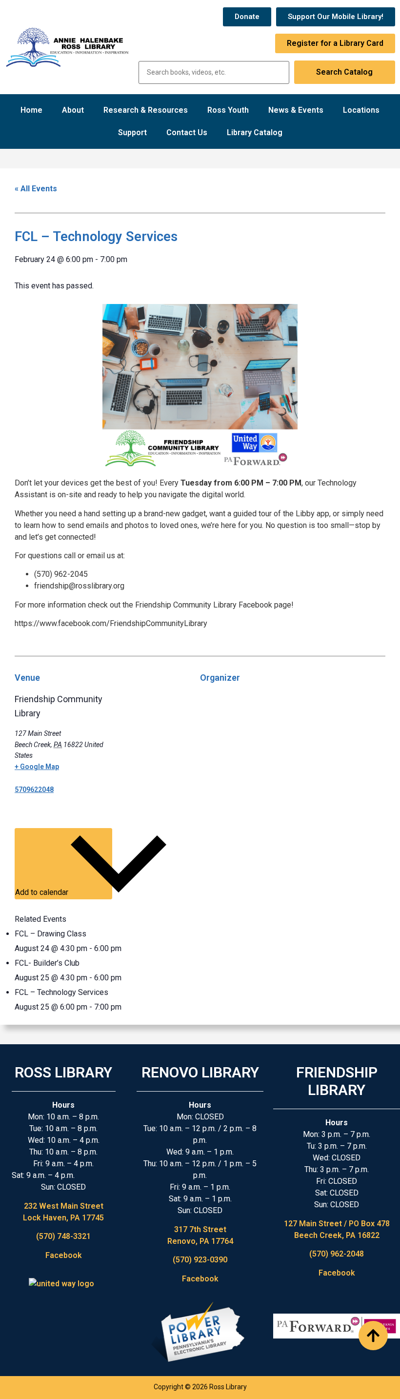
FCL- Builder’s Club (47, 963)
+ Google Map (37, 766)
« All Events (36, 188)
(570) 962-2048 (336, 1253)
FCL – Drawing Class (50, 933)
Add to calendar (42, 892)
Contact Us (186, 132)
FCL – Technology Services (61, 992)
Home (31, 110)
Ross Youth (228, 110)
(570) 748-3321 (63, 1236)
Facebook (63, 1255)
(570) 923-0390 (200, 1259)
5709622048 (34, 789)
